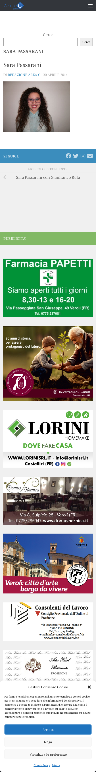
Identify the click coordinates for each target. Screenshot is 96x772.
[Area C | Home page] (17, 5)
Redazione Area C (24, 74)
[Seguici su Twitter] (75, 156)
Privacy (56, 765)
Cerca (48, 34)
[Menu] (90, 5)
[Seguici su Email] (90, 156)
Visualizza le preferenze (48, 754)
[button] (89, 687)
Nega (48, 742)
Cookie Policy (42, 765)
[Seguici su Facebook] (68, 156)
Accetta (48, 729)
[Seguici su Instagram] (83, 156)
